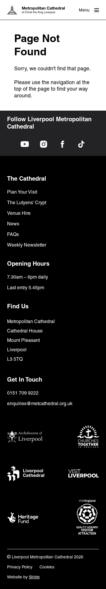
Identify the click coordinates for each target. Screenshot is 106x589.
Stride (34, 577)
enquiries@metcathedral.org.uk (39, 403)
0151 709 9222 (23, 393)
